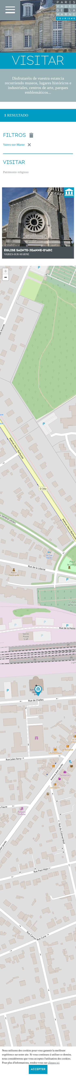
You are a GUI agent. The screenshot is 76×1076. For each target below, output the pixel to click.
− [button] (5, 277)
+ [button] (5, 271)
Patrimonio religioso (16, 172)
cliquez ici (53, 1062)
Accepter (38, 1069)
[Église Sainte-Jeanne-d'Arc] (38, 690)
